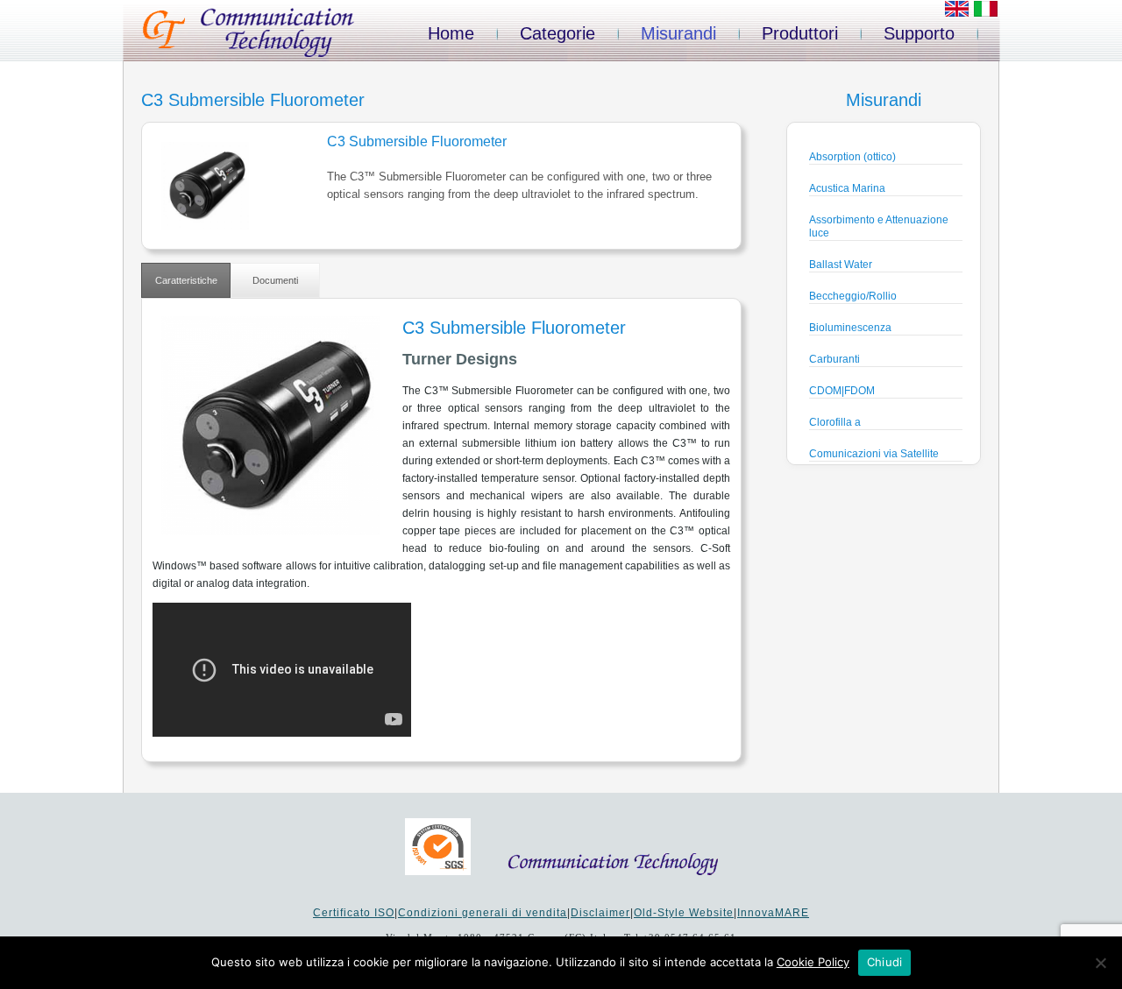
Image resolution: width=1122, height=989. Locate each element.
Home (451, 33)
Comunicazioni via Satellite (874, 454)
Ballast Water (840, 264)
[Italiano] (986, 13)
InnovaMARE (773, 913)
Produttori (800, 33)
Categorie (557, 33)
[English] (957, 13)
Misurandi (678, 33)
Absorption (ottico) (852, 157)
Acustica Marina (847, 188)
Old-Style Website (684, 913)
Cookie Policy (813, 962)
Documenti (275, 280)
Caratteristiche (186, 280)
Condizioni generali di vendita (482, 913)
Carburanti (834, 359)
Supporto (919, 33)
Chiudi (885, 962)
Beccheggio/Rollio (853, 296)
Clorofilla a (835, 422)
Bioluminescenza (850, 327)
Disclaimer (600, 913)
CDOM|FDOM (842, 391)
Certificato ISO (353, 913)
